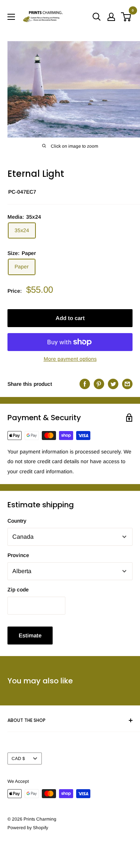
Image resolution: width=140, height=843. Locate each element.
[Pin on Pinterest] (99, 384)
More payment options (70, 359)
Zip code (18, 590)
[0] (126, 16)
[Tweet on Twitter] (113, 384)
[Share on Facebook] (85, 384)
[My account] (111, 17)
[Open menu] (11, 17)
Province (18, 555)
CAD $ (18, 758)
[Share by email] (127, 384)
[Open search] (97, 17)
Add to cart (70, 318)
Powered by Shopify (27, 827)
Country (17, 521)
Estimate (30, 635)
